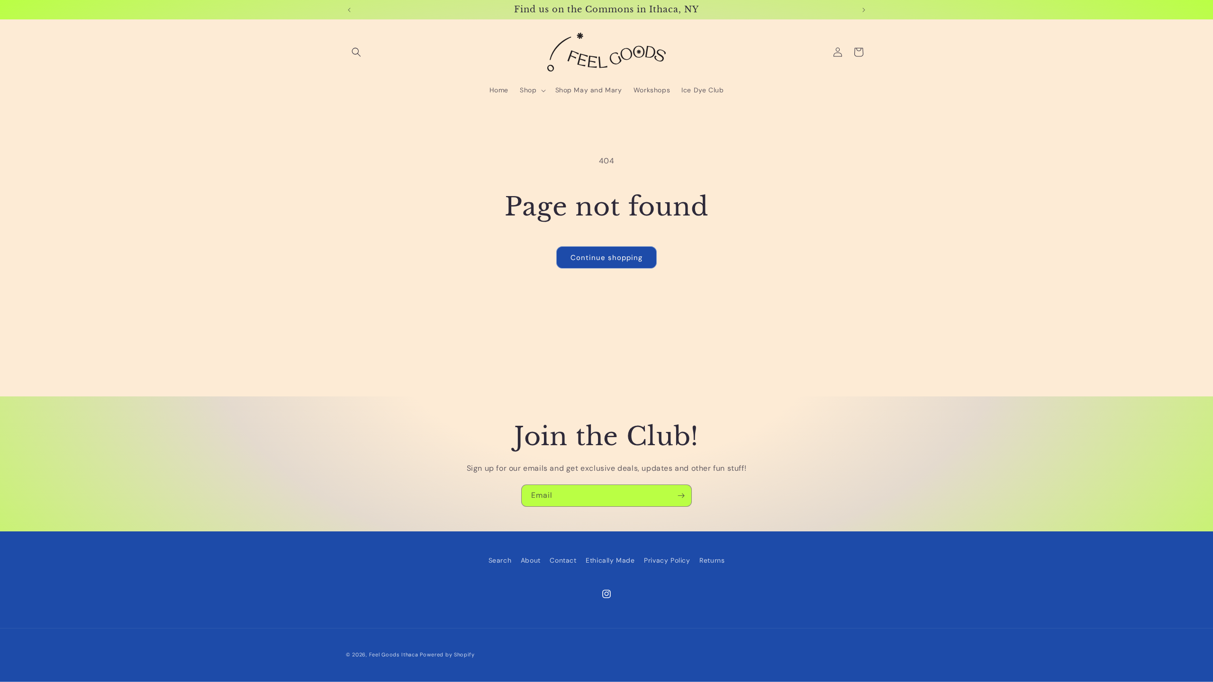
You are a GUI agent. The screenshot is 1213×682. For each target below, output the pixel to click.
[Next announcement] (863, 10)
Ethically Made (610, 560)
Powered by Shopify (447, 654)
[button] (356, 52)
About (531, 560)
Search (500, 560)
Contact (563, 560)
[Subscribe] (680, 496)
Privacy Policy (667, 560)
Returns (711, 560)
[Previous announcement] (349, 10)
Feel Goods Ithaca (393, 654)
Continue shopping (606, 257)
